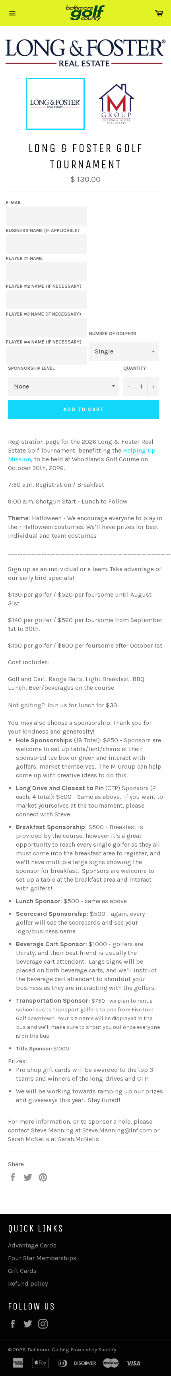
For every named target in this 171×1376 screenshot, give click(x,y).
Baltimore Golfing (48, 1350)
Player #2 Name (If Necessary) (44, 286)
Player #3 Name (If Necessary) (43, 314)
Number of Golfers (112, 333)
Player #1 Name (24, 258)
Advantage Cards (32, 1245)
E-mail (13, 202)
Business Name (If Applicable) (43, 230)
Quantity (134, 368)
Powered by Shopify (93, 1350)
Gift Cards (22, 1271)
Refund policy (28, 1283)
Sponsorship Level (31, 368)
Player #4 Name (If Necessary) (44, 342)
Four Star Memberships (42, 1258)
